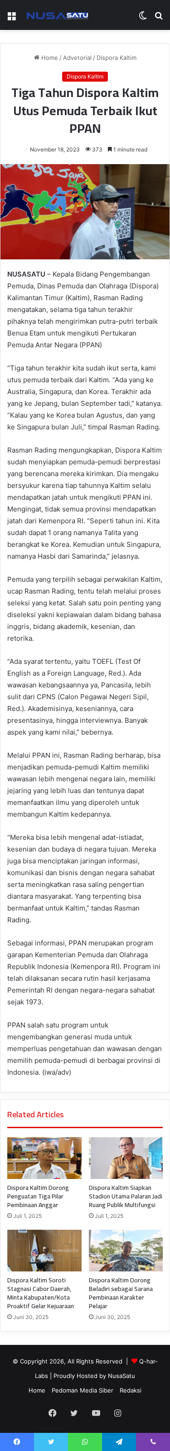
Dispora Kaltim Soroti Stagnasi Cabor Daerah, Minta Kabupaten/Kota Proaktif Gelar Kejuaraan (40, 1293)
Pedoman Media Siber (82, 1390)
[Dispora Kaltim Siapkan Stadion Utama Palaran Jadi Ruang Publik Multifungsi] (126, 1158)
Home (48, 57)
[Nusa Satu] (59, 15)
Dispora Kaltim (116, 57)
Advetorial (77, 57)
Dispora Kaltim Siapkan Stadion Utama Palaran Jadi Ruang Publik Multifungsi (125, 1196)
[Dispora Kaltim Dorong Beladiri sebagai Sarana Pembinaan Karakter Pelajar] (126, 1250)
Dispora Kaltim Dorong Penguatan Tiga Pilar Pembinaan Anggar (38, 1196)
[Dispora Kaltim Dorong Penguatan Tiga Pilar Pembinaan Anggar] (44, 1158)
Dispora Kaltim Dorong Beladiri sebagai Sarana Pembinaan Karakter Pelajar (121, 1293)
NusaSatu (121, 1375)
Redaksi (130, 1390)
